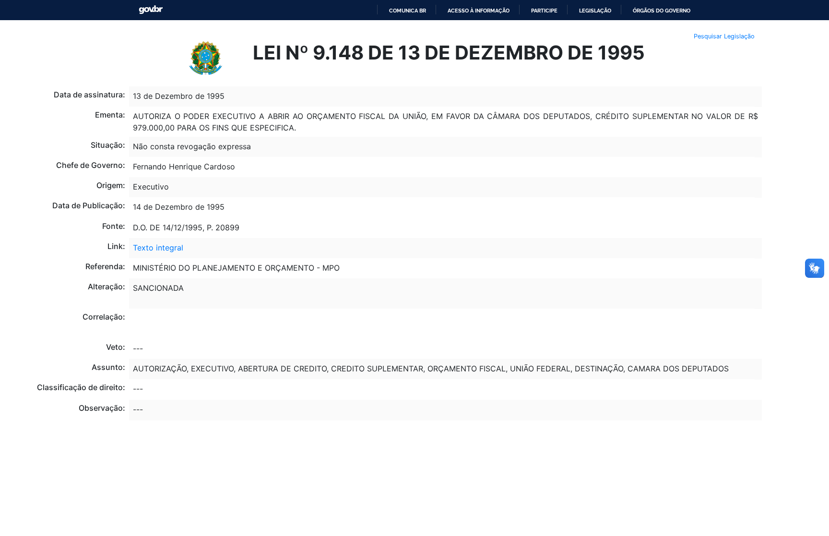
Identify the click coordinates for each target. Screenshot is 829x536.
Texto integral (158, 247)
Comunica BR (407, 10)
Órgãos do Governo (661, 10)
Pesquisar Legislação (724, 36)
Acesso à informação (478, 10)
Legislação (595, 10)
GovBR (151, 9)
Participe (544, 10)
